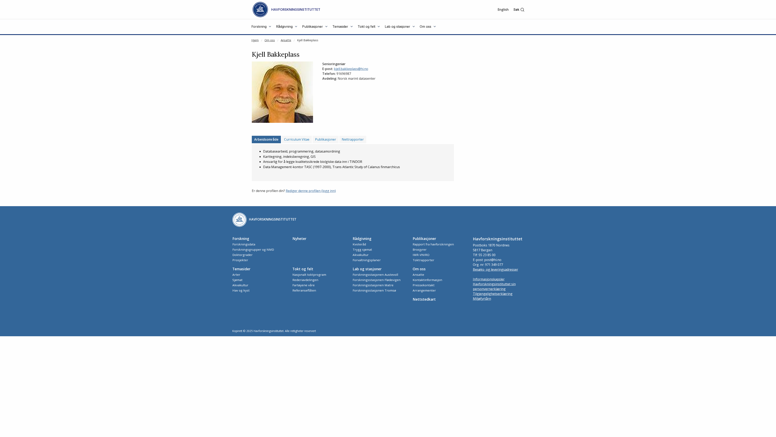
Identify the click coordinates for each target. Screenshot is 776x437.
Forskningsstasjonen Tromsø (374, 290)
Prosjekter (240, 260)
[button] (519, 9)
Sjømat (237, 280)
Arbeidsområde (266, 139)
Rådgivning (362, 238)
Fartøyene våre (303, 285)
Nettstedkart (424, 299)
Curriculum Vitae (296, 139)
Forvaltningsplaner (367, 260)
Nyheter (299, 238)
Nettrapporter (353, 139)
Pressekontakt (423, 285)
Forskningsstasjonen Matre (373, 285)
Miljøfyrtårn (482, 298)
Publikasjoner (325, 139)
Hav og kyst (241, 290)
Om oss (270, 40)
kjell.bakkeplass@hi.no (351, 69)
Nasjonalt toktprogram (309, 275)
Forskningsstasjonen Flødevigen (377, 280)
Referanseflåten (304, 290)
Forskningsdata (243, 244)
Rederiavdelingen (305, 280)
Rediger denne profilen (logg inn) (311, 191)
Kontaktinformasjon (427, 280)
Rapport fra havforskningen (433, 244)
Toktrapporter (423, 260)
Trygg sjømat (362, 249)
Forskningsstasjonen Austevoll (375, 275)
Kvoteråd (359, 244)
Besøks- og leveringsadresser (495, 269)
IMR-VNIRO (421, 255)
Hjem (255, 40)
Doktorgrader (242, 255)
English (503, 9)
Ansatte (286, 40)
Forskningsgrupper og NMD (253, 249)
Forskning (240, 238)
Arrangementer (424, 290)
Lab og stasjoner (367, 268)
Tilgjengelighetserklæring (492, 294)
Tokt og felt (302, 268)
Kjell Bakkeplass (307, 40)
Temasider (241, 268)
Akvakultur (361, 255)
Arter (236, 275)
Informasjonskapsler (489, 279)
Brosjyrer (420, 249)
